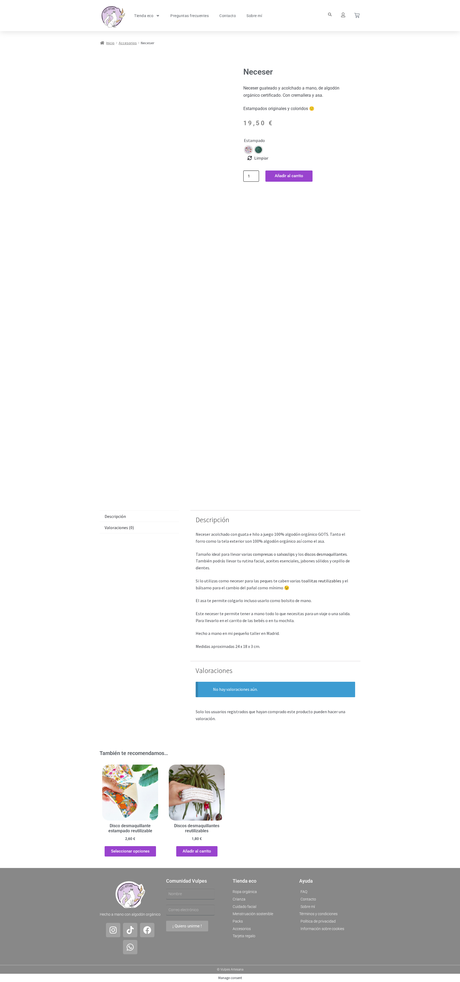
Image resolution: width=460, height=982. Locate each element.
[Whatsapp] (130, 947)
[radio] (248, 150)
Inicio (110, 42)
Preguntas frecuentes (189, 16)
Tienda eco (143, 16)
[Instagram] (113, 930)
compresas (263, 554)
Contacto (227, 16)
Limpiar (261, 158)
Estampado (254, 140)
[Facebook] (147, 930)
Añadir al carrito (289, 175)
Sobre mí (254, 16)
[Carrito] (357, 15)
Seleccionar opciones (130, 851)
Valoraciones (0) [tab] (119, 527)
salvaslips (286, 554)
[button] (329, 14)
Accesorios (128, 42)
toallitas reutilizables (321, 580)
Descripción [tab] (115, 516)
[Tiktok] (130, 930)
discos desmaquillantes (326, 554)
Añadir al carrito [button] (197, 851)
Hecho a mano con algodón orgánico (130, 914)
